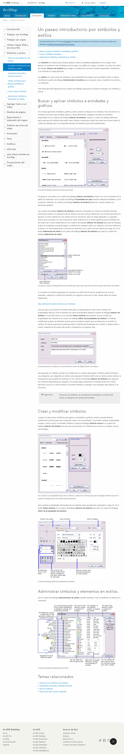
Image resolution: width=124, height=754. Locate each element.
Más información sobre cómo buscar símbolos (56, 304)
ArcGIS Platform (39, 742)
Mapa (5, 20)
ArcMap (41, 3)
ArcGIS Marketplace (41, 750)
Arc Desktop (11, 2)
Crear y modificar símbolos (50, 54)
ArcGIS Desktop (39, 736)
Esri (116, 3)
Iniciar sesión (90, 3)
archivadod (66, 41)
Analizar (51, 15)
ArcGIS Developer (40, 745)
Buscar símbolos (46, 689)
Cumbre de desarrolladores (74, 745)
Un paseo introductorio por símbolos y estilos (19, 67)
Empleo (66, 736)
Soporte (6, 745)
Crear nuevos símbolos (17, 91)
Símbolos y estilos (17, 20)
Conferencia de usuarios (73, 742)
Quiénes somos (69, 733)
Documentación (9, 742)
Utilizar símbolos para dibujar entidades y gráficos (17, 84)
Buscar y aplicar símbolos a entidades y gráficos (59, 51)
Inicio (7, 15)
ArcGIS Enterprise (40, 739)
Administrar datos (68, 15)
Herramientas (87, 15)
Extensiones (104, 15)
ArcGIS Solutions (39, 747)
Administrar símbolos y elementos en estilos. (17, 97)
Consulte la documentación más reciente (60, 44)
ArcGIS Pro (32, 3)
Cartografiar (37, 15)
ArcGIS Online (38, 733)
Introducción (20, 15)
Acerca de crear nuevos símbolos (53, 691)
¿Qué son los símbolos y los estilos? (19, 59)
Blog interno (68, 739)
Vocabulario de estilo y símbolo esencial (17, 74)
